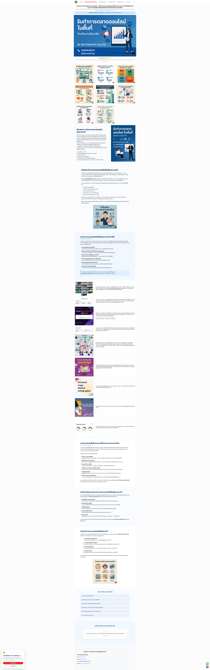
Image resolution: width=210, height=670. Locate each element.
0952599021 (108, 12)
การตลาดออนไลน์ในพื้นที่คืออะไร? (88, 596)
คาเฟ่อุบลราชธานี (112, 2)
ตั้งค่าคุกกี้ (13, 666)
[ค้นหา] (134, 2)
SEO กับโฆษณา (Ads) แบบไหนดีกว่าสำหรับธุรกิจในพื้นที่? (92, 607)
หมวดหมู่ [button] (128, 2)
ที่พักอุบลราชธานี (120, 2)
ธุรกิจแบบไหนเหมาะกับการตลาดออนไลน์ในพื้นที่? (91, 599)
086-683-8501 (82, 657)
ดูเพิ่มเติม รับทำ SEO (100, 318)
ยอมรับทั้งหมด (13, 663)
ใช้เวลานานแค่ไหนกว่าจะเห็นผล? (87, 615)
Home (81, 2)
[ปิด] (23, 651)
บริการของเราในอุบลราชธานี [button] (90, 2)
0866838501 (101, 12)
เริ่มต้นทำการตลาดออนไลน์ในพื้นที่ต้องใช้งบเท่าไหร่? (91, 603)
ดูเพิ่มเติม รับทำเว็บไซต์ (110, 318)
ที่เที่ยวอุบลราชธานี (102, 2)
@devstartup (118, 12)
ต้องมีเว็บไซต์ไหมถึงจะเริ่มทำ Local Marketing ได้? (91, 611)
